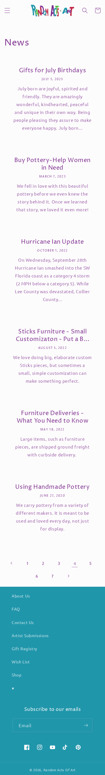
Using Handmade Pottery (52, 487)
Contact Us (23, 622)
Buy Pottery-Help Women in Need (52, 164)
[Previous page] (11, 563)
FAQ (16, 608)
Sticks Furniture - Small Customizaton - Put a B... (53, 335)
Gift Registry (24, 648)
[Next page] (68, 576)
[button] (7, 10)
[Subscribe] (85, 725)
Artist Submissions (30, 635)
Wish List (21, 661)
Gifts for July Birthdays (52, 71)
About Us (21, 595)
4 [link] (75, 563)
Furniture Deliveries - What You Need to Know (53, 417)
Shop (16, 674)
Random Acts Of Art (59, 769)
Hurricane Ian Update (52, 242)
